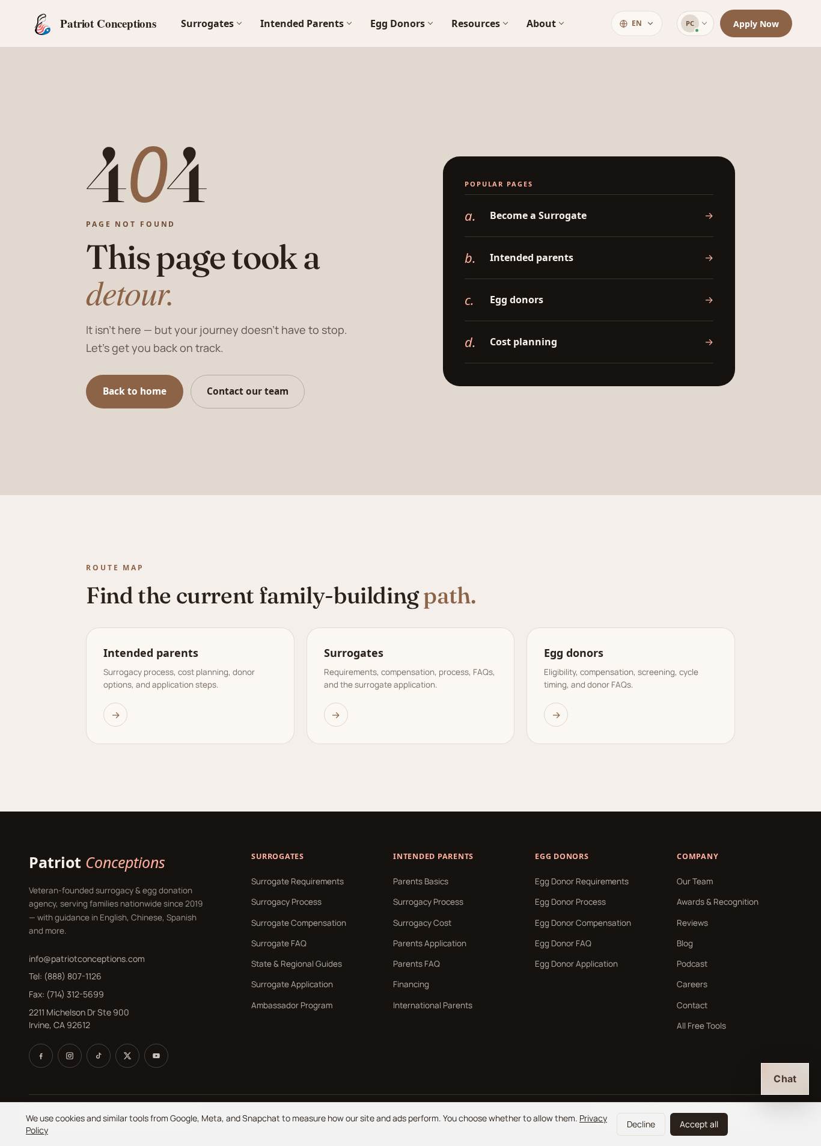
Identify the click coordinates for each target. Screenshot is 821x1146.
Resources (475, 23)
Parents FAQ (416, 963)
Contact (692, 1005)
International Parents (432, 1005)
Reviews (692, 922)
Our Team (695, 881)
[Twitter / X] (127, 1056)
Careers (692, 984)
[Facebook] (41, 1056)
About (541, 23)
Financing (411, 984)
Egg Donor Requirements (582, 881)
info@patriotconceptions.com (87, 958)
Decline (641, 1124)
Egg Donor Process (570, 901)
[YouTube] (156, 1056)
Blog (685, 943)
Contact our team (247, 391)
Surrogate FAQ (279, 943)
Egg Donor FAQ (563, 943)
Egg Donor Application (576, 963)
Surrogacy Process (286, 901)
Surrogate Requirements (297, 881)
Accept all (699, 1124)
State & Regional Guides (296, 963)
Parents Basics (420, 881)
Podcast (692, 963)
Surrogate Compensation (298, 922)
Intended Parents (302, 23)
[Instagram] (70, 1056)
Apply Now (756, 23)
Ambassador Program (291, 1005)
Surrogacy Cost (422, 922)
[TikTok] (99, 1056)
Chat (785, 1079)
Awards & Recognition (717, 901)
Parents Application (429, 943)
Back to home (134, 391)
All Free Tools (701, 1025)
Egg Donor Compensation (583, 922)
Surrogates (207, 23)
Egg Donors (397, 23)
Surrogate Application (292, 984)
